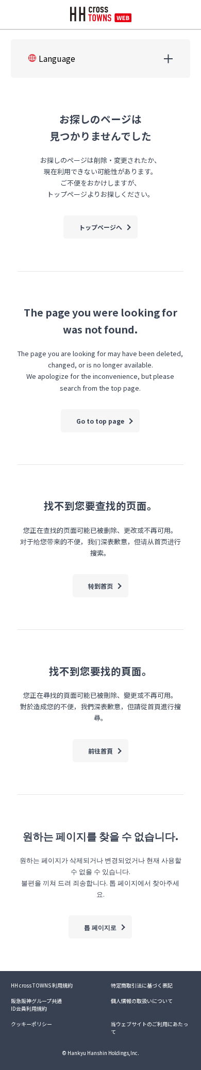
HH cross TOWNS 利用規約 (42, 985)
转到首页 (100, 585)
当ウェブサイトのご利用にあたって (149, 1027)
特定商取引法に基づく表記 (142, 985)
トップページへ (100, 227)
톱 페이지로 (100, 927)
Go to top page (100, 420)
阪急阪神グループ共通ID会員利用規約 (36, 1004)
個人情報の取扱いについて (142, 1001)
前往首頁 (100, 750)
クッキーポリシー (31, 1024)
